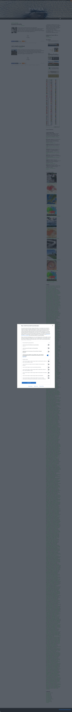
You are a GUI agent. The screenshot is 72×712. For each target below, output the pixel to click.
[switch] (48, 345)
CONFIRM (29, 382)
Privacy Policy (41, 386)
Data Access (36, 386)
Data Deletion (30, 386)
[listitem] (36, 342)
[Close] (53, 326)
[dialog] (36, 356)
